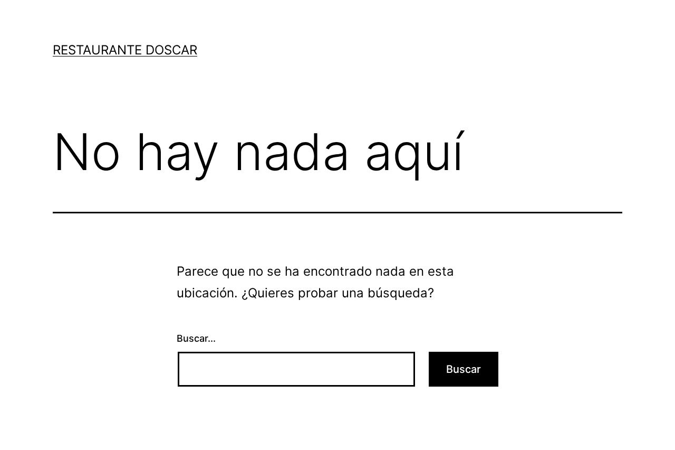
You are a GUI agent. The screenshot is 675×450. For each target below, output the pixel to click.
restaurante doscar (125, 50)
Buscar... (196, 338)
